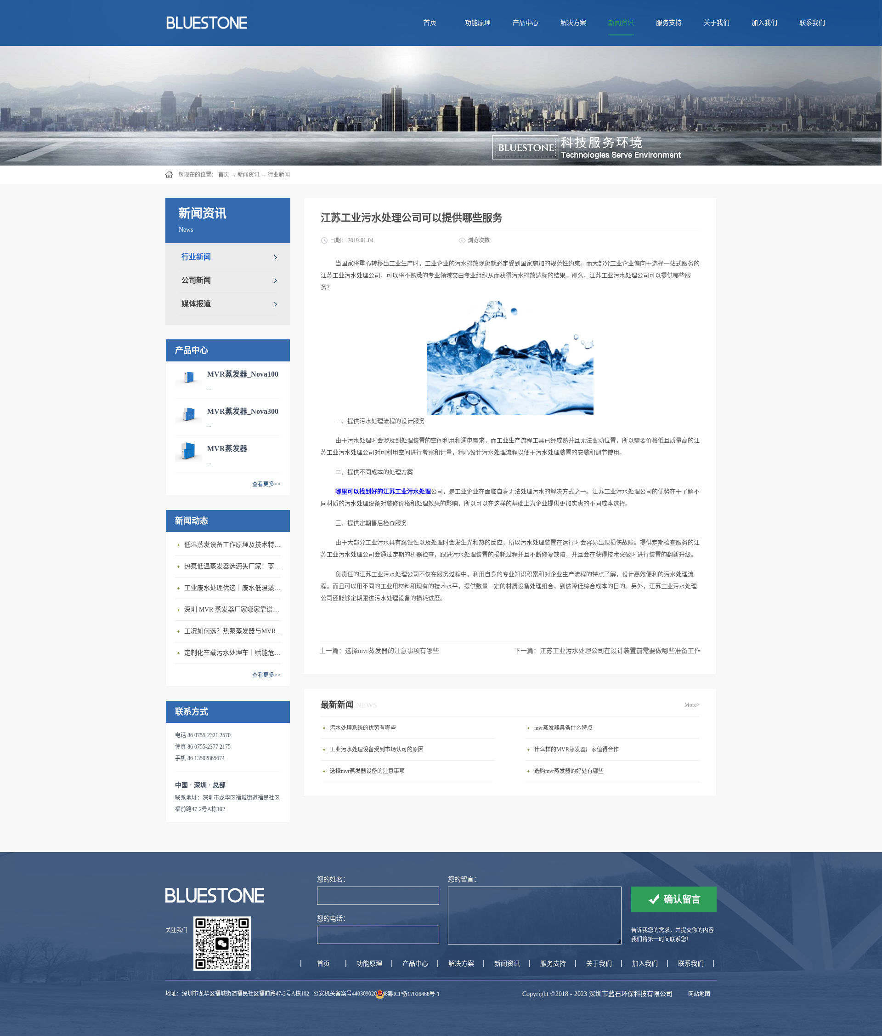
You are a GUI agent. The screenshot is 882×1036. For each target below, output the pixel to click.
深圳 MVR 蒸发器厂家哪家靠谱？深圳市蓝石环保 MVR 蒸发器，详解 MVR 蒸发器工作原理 (234, 609)
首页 (430, 22)
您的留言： (464, 879)
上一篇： (379, 650)
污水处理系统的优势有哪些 (363, 728)
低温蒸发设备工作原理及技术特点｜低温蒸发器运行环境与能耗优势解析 (234, 544)
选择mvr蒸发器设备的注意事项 (367, 771)
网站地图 (697, 994)
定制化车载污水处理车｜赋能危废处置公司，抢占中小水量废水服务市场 (234, 652)
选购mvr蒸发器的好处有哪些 (569, 771)
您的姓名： (333, 879)
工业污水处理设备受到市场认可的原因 (377, 749)
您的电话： (333, 918)
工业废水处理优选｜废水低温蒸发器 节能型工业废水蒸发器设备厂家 (234, 587)
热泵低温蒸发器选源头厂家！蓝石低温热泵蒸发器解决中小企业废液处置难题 (234, 566)
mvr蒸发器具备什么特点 (563, 728)
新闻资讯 (248, 175)
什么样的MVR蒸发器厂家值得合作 (576, 749)
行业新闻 (279, 175)
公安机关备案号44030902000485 (351, 993)
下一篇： (607, 650)
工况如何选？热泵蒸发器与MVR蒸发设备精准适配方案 (234, 631)
